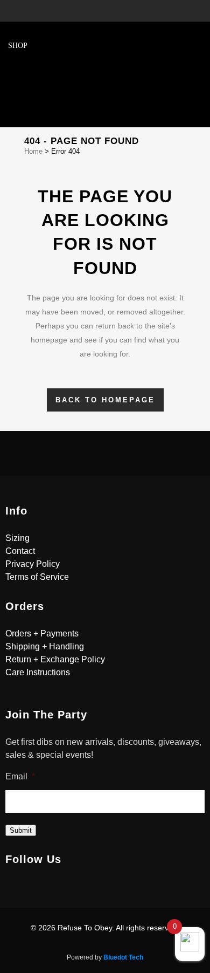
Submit (21, 830)
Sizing (17, 538)
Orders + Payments (42, 633)
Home (33, 151)
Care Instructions (37, 672)
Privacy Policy (32, 563)
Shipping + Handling (44, 646)
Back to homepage (105, 400)
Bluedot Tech (123, 957)
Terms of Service (37, 576)
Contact (20, 551)
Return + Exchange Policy (55, 659)
